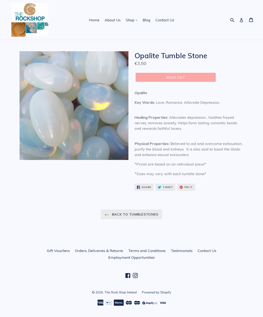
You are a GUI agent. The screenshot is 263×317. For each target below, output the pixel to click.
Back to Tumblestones (134, 214)
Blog (146, 20)
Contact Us (165, 20)
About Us (113, 20)
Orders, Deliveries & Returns (99, 250)
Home (94, 20)
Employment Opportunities (131, 257)
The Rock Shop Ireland (120, 292)
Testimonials (182, 250)
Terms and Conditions (147, 250)
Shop (130, 20)
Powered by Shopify (156, 292)
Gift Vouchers (58, 250)
